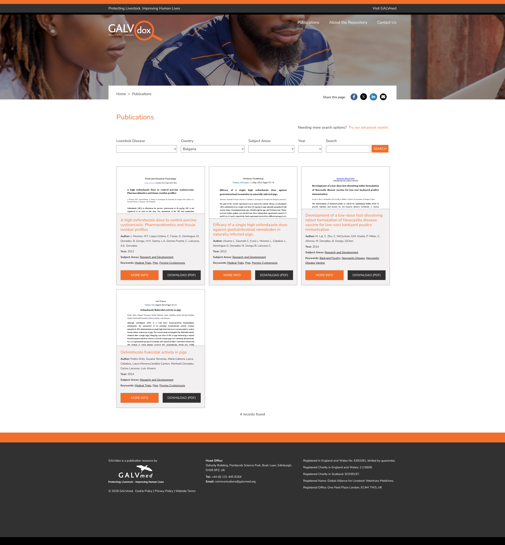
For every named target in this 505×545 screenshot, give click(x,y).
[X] (363, 97)
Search (331, 140)
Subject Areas (259, 140)
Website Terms (185, 491)
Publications (308, 22)
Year (301, 140)
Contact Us (387, 22)
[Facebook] (354, 97)
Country (187, 140)
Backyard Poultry (330, 258)
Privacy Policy (164, 491)
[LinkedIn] (373, 97)
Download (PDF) (181, 275)
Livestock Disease (130, 140)
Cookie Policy (143, 491)
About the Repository (348, 22)
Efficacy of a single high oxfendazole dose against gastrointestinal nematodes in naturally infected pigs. (250, 229)
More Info (139, 275)
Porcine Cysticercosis (172, 263)
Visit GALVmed (385, 8)
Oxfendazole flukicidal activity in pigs (154, 352)
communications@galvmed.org (235, 481)
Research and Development (156, 257)
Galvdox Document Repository (138, 34)
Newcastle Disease (353, 258)
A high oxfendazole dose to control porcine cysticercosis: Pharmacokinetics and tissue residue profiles (158, 224)
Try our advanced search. (368, 127)
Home (121, 94)
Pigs (155, 263)
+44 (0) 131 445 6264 (226, 477)
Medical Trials (143, 263)
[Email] (383, 97)
